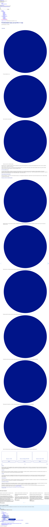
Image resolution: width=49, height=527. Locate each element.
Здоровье (4, 17)
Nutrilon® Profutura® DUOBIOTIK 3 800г (24, 458)
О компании (4, 512)
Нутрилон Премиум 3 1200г (9, 458)
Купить (9, 461)
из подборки (13, 520)
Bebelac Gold (4, 14)
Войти (2, 3)
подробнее (26, 523)
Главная (3, 10)
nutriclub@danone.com (7, 6)
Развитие (4, 16)
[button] (2, 464)
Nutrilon (4, 12)
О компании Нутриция (5, 524)
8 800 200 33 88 (2, 6)
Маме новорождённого (5, 19)
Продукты (3, 11)
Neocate (4, 15)
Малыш (4, 13)
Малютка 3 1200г (40, 458)
